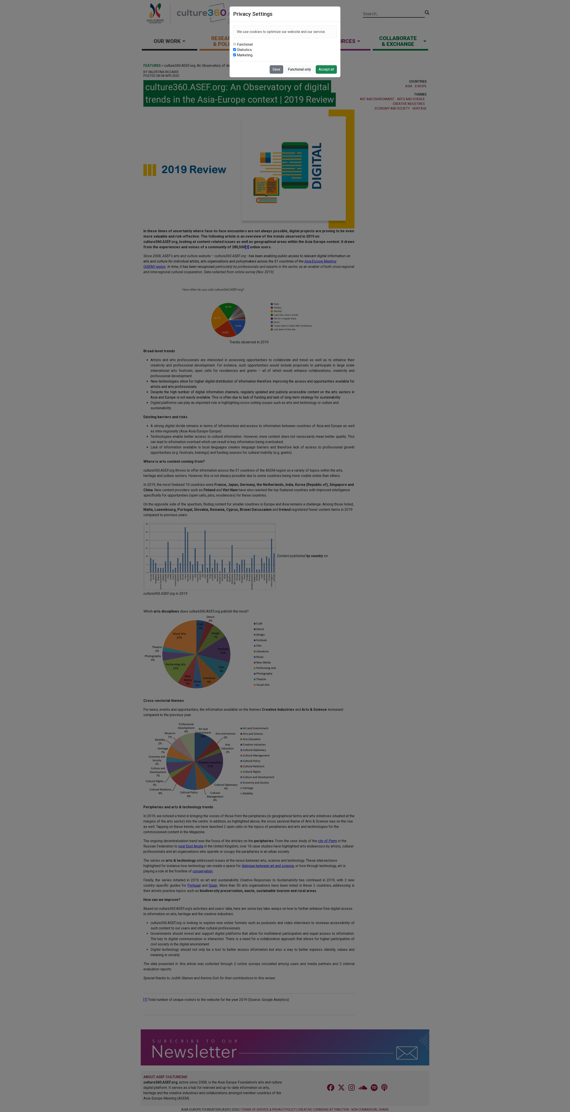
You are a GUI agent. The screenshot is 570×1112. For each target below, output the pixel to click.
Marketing (244, 55)
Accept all (326, 69)
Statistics (244, 50)
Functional (245, 44)
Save (276, 69)
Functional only (299, 69)
